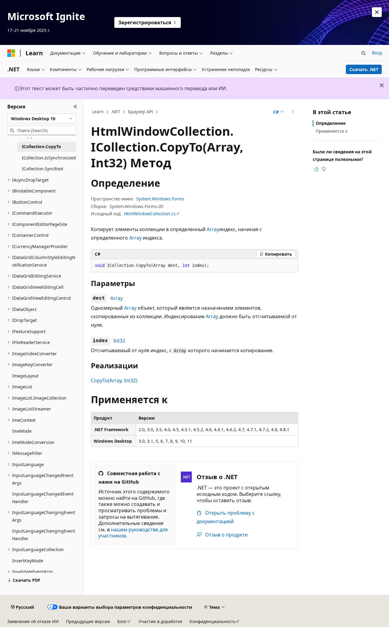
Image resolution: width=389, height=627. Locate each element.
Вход (377, 53)
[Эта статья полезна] (316, 169)
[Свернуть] (75, 106)
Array (213, 229)
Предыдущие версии (88, 621)
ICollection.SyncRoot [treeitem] (42, 169)
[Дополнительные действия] (292, 112)
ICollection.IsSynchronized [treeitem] (49, 158)
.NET (115, 111)
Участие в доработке (160, 621)
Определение (331, 123)
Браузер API (140, 111)
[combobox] (41, 118)
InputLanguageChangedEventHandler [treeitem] (43, 497)
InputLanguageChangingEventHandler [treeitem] (43, 534)
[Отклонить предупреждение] (377, 12)
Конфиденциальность (213, 621)
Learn (98, 111)
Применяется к (331, 131)
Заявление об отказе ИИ (33, 621)
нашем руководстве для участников (133, 532)
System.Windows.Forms (160, 199)
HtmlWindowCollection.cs (150, 213)
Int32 (119, 340)
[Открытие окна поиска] (363, 53)
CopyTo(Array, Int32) (114, 380)
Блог (122, 621)
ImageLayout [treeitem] (25, 376)
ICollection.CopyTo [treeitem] (41, 146)
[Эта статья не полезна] (323, 169)
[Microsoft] (11, 53)
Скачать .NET (363, 69)
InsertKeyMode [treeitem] (27, 561)
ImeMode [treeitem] (22, 431)
